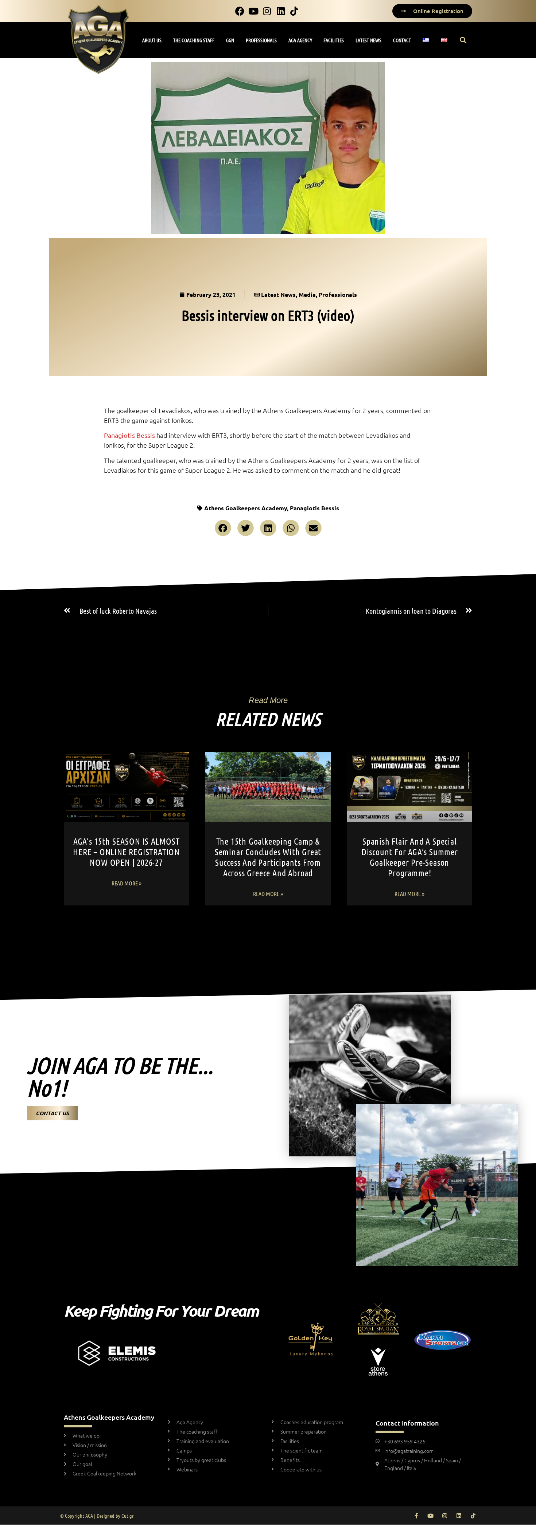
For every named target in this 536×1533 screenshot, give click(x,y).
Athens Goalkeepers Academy (245, 508)
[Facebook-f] (416, 1515)
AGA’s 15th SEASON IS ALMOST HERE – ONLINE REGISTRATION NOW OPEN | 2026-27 (126, 852)
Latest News (278, 294)
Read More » (126, 883)
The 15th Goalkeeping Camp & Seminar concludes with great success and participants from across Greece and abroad (268, 857)
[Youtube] (430, 1515)
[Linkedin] (459, 1515)
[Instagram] (444, 1515)
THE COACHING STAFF (193, 40)
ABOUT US (152, 40)
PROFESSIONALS (261, 40)
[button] (463, 40)
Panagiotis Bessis (314, 508)
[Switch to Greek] (426, 40)
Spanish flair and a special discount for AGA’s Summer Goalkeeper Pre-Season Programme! (409, 857)
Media (307, 294)
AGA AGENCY (300, 40)
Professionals (338, 294)
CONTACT (402, 40)
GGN (230, 40)
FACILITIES (333, 40)
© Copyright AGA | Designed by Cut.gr (97, 1515)
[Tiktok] (473, 1515)
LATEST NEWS (368, 40)
